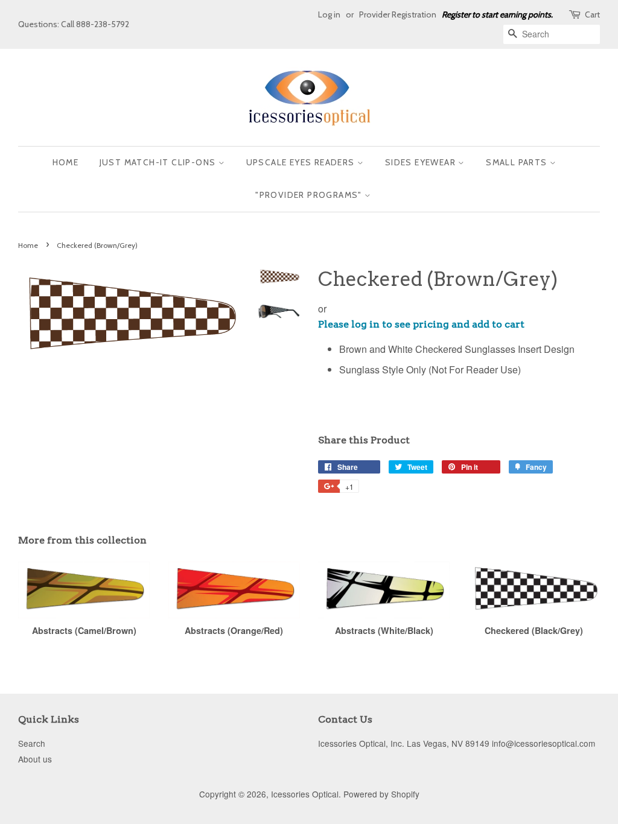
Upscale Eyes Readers (301, 162)
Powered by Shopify (381, 794)
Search (31, 743)
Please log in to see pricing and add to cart (421, 324)
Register (456, 14)
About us (35, 759)
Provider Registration (397, 14)
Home (66, 162)
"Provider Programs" (310, 194)
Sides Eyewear (422, 162)
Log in (329, 14)
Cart (592, 14)
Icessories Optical (305, 794)
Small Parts (518, 162)
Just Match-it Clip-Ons (159, 162)
